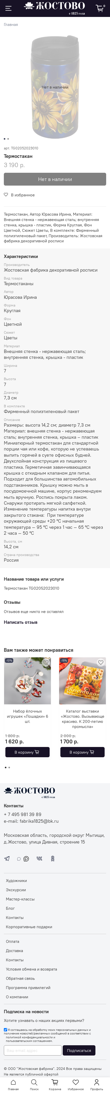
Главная (11, 24)
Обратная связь (20, 978)
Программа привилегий (28, 987)
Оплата (12, 941)
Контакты (15, 917)
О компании (17, 996)
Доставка (14, 950)
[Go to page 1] (5, 767)
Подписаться (79, 1050)
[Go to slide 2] (8, 139)
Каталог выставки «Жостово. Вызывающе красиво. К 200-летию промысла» (82, 718)
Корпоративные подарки (29, 926)
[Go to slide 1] (4, 139)
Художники (16, 880)
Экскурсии (16, 889)
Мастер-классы (20, 899)
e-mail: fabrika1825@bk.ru (31, 821)
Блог (10, 908)
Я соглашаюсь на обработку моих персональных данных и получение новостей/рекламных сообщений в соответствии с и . (47, 1035)
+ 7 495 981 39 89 (22, 814)
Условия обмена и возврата (31, 969)
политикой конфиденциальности (29, 1037)
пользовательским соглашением (29, 1041)
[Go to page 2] (9, 767)
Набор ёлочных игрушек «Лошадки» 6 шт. (27, 716)
